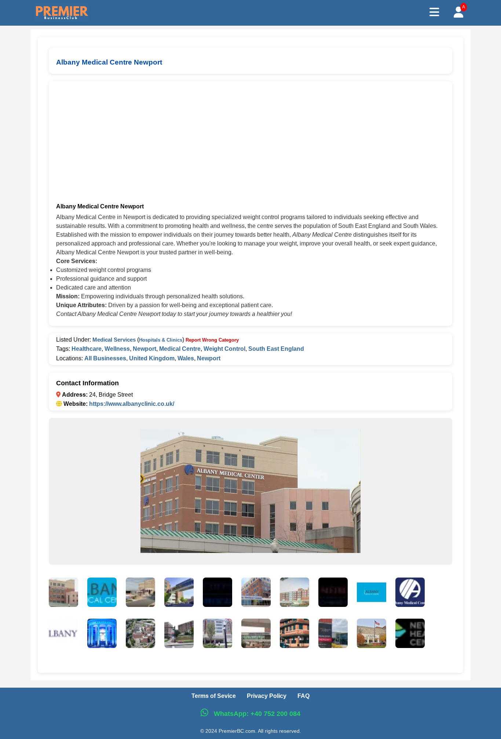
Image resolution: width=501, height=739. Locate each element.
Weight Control (224, 349)
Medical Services (114, 339)
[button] (63, 594)
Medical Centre (180, 349)
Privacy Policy (266, 696)
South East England (276, 349)
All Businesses (105, 358)
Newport (144, 349)
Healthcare (87, 349)
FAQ (303, 696)
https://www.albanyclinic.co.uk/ (131, 404)
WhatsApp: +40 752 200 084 (256, 713)
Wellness (117, 349)
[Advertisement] (250, 143)
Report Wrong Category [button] (212, 340)
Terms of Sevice (213, 696)
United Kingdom (152, 358)
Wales (186, 358)
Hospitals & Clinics (160, 340)
